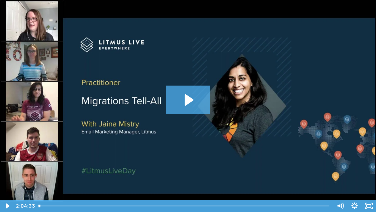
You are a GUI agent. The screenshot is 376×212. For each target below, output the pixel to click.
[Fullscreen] (369, 206)
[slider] (185, 206)
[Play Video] (7, 206)
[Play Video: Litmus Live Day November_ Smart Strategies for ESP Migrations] (188, 100)
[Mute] (340, 206)
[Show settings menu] (354, 206)
